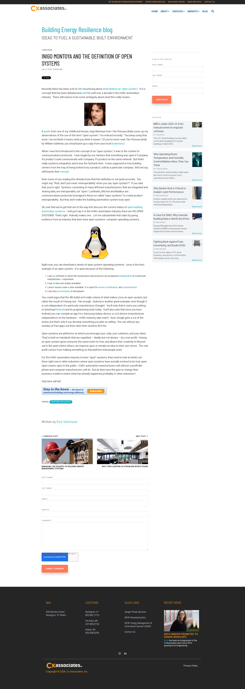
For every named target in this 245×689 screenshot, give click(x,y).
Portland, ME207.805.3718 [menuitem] (92, 622)
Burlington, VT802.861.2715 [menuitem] (92, 613)
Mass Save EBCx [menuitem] (194, 2)
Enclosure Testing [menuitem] (176, 2)
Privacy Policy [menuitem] (190, 665)
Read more (197, 146)
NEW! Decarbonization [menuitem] (135, 617)
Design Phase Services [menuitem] (155, 2)
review (101, 287)
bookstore (117, 143)
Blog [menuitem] (205, 11)
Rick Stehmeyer (67, 421)
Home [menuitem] (154, 11)
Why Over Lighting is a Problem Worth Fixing (125, 467)
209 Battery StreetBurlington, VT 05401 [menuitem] (56, 613)
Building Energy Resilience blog (77, 29)
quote (47, 131)
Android (60, 309)
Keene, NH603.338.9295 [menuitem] (92, 631)
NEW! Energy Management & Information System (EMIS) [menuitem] (139, 624)
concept (64, 171)
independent (125, 276)
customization (130, 287)
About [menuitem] (164, 11)
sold (84, 92)
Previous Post (50, 436)
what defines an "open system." (120, 88)
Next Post (141, 436)
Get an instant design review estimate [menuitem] (125, 2)
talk (80, 88)
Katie (166, 640)
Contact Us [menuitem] (209, 2)
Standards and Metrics (61, 402)
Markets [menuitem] (192, 11)
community (64, 291)
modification (111, 287)
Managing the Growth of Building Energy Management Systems (63, 467)
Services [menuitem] (177, 11)
